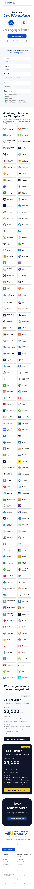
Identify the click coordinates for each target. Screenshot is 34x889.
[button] (23, 121)
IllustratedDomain (22, 836)
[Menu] (28, 3)
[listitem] (17, 718)
